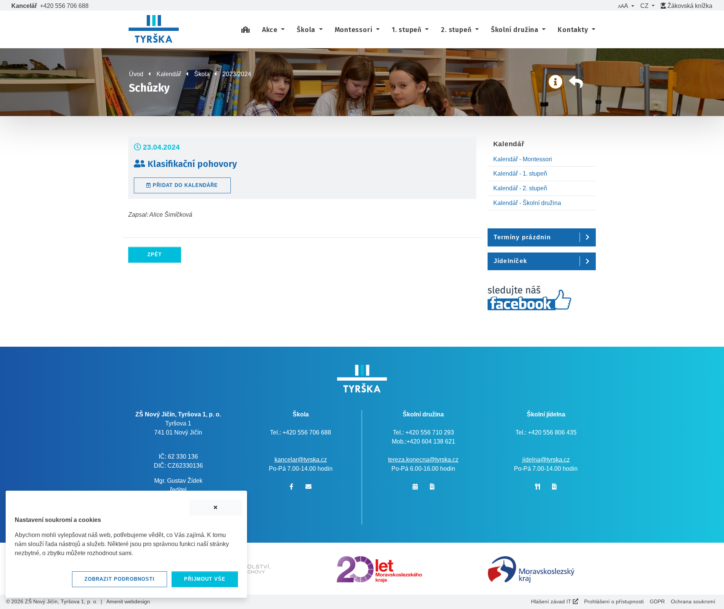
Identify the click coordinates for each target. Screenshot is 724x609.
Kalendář (168, 74)
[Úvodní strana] (245, 30)
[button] (626, 6)
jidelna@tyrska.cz (546, 459)
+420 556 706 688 (64, 6)
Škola (202, 74)
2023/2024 (236, 74)
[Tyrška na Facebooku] (529, 302)
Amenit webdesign (128, 601)
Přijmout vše (204, 579)
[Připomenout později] (215, 508)
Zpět (154, 254)
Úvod (136, 74)
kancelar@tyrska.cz (301, 459)
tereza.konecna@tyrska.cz (423, 459)
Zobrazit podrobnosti (119, 579)
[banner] (154, 30)
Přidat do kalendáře (184, 185)
